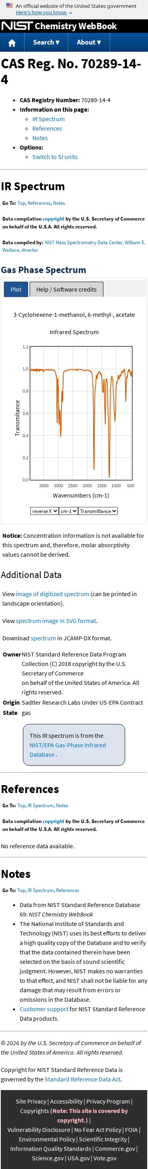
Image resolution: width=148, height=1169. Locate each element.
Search (43, 42)
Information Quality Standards (50, 1148)
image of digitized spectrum (52, 594)
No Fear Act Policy (97, 1129)
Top (21, 203)
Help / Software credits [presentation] (66, 289)
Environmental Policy (47, 1139)
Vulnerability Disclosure (38, 1129)
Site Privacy (31, 1101)
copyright (53, 218)
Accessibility (66, 1101)
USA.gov (78, 1158)
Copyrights (34, 1111)
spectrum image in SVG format (56, 621)
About (86, 42)
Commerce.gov (115, 1148)
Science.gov (48, 1158)
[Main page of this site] (12, 42)
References (47, 128)
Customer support (44, 1009)
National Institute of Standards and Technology (17, 26)
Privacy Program (108, 1101)
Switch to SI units (55, 157)
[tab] (16, 289)
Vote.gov (105, 1158)
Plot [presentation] (16, 289)
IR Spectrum (48, 119)
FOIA (131, 1129)
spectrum (43, 638)
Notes (40, 138)
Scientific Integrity (103, 1139)
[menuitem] (12, 42)
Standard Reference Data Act (82, 1079)
